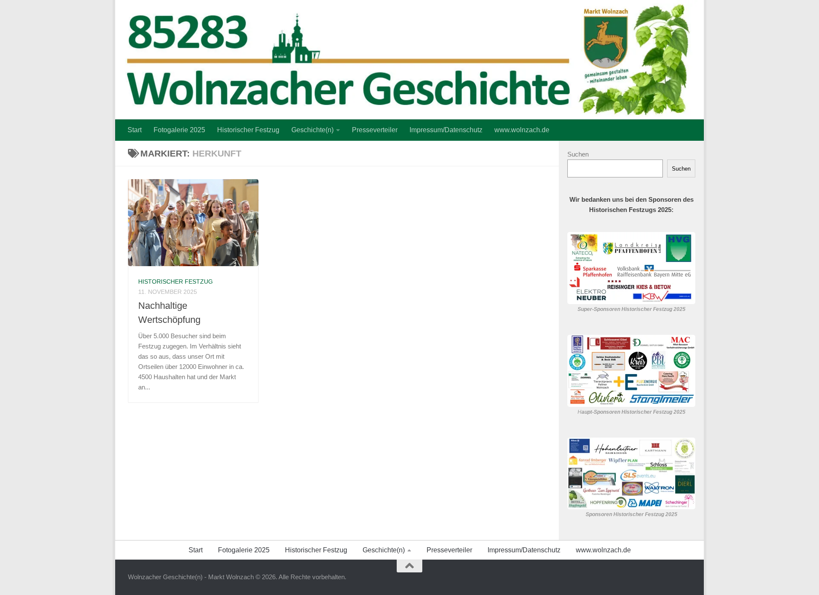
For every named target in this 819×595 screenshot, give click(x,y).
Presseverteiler (375, 130)
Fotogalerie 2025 (179, 130)
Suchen (578, 154)
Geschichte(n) (312, 130)
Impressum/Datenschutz (446, 130)
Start (135, 130)
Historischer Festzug (248, 130)
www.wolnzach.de (521, 130)
